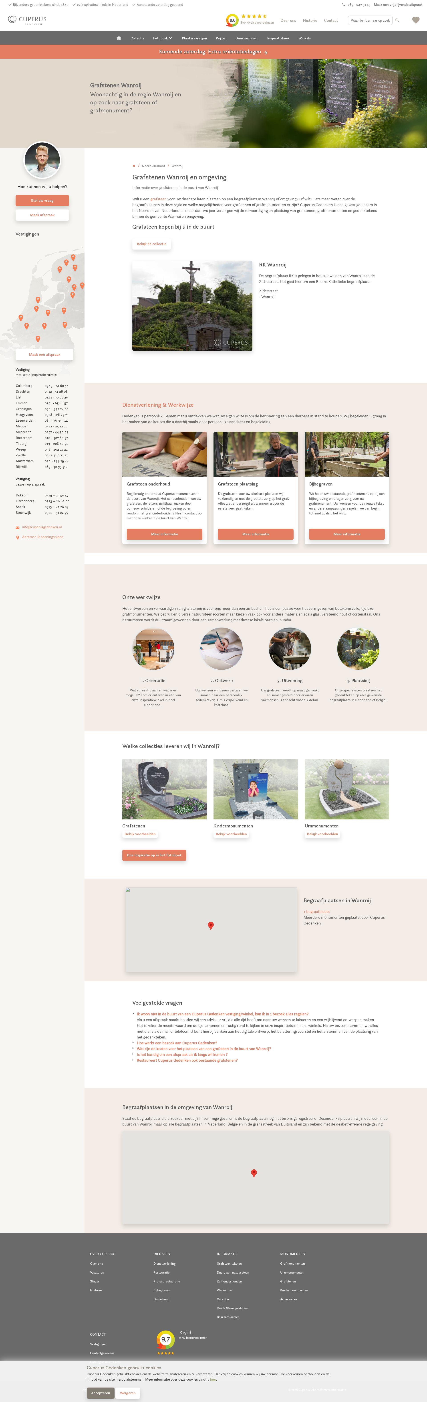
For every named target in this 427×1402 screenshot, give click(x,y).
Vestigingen (98, 1344)
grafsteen (158, 199)
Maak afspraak (42, 214)
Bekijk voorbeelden (140, 833)
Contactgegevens (102, 1353)
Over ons (288, 20)
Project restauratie (166, 1281)
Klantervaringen (194, 38)
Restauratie (161, 1272)
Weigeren (128, 1392)
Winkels (304, 38)
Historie (310, 20)
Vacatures (97, 1272)
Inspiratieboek (278, 38)
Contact (331, 20)
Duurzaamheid (247, 38)
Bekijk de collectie (151, 243)
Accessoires (288, 1299)
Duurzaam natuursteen (233, 1272)
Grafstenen (288, 1281)
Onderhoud (161, 1299)
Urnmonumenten (292, 1272)
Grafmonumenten (292, 1263)
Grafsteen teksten (229, 1263)
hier (213, 1379)
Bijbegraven (161, 1290)
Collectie (137, 38)
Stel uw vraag (42, 200)
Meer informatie (164, 534)
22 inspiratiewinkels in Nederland (102, 4)
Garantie (223, 1299)
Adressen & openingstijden (42, 537)
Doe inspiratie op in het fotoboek (154, 855)
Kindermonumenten (294, 1290)
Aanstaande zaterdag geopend (160, 4)
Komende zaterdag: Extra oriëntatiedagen (213, 51)
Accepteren (100, 1392)
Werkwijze (224, 1290)
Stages (95, 1281)
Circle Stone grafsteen (233, 1308)
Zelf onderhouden (229, 1281)
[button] (211, 926)
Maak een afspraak (44, 354)
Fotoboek (163, 38)
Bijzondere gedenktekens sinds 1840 (40, 4)
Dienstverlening (164, 1263)
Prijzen (221, 38)
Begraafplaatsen (228, 1317)
